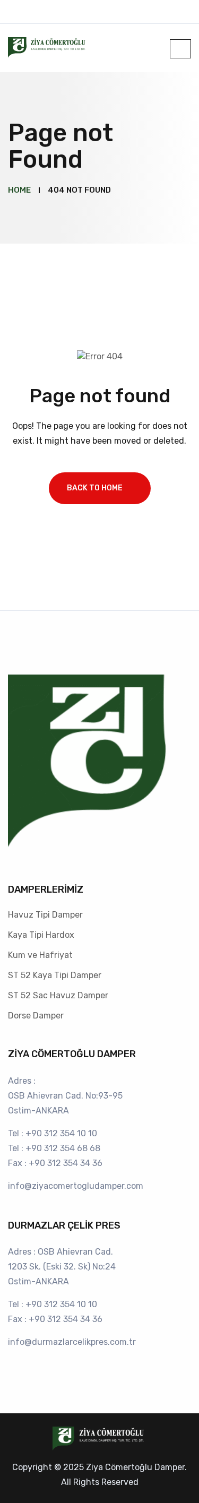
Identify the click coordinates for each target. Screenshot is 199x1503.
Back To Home (95, 488)
